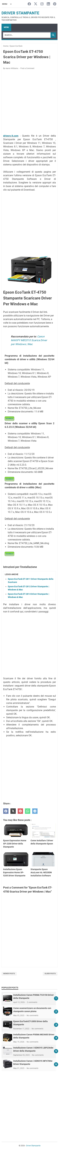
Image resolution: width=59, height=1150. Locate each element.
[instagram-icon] (42, 4)
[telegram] (35, 811)
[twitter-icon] (35, 4)
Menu (6, 27)
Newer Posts (9, 974)
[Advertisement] (29, 102)
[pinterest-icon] (54, 4)
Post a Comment (27, 68)
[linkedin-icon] (48, 4)
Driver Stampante (20, 13)
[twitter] (13, 811)
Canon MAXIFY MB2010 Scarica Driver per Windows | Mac (29, 340)
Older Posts (50, 974)
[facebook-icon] (29, 4)
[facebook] (5, 811)
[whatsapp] (27, 811)
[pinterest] (20, 811)
